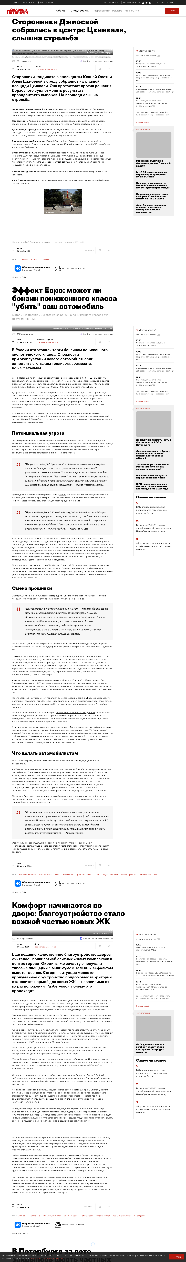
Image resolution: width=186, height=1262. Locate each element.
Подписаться (114, 2)
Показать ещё (142, 122)
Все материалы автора (46, 69)
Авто (57, 874)
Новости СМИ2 (20, 277)
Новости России (45, 874)
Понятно (176, 1257)
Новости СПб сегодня (27, 874)
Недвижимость (87, 1215)
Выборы (25, 259)
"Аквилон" (17, 1150)
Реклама (117, 10)
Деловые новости (70, 1215)
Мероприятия (102, 10)
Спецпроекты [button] (80, 10)
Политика (46, 259)
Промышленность (83, 874)
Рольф (62, 495)
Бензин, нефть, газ (128, 874)
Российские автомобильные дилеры (75, 712)
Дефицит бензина (110, 874)
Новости (34, 259)
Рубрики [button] (61, 10)
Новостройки (139, 1215)
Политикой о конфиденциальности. (47, 1258)
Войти (172, 10)
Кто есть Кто (131, 10)
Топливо (97, 874)
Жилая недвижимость (122, 1215)
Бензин (157, 874)
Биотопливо (68, 874)
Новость (22, 1215)
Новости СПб (145, 874)
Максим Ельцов (60, 1042)
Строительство (103, 1215)
